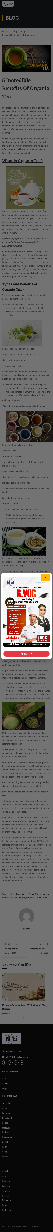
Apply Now (26, 653)
